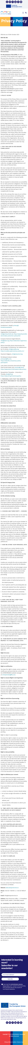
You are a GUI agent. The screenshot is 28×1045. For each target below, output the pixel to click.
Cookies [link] (14, 1042)
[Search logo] (25, 12)
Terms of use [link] (20, 1042)
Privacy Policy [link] (7, 1042)
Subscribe (10, 979)
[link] (7, 2)
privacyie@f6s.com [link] (6, 359)
